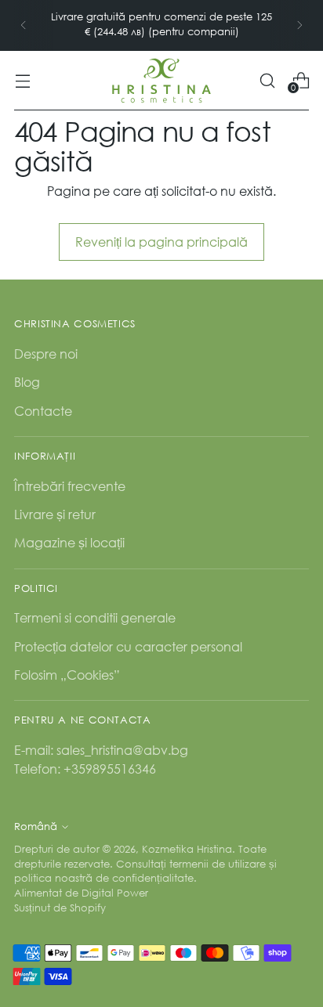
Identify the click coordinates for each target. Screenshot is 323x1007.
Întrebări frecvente (69, 486)
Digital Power (115, 893)
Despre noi (46, 353)
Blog (27, 382)
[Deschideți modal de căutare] (267, 80)
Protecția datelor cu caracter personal (128, 646)
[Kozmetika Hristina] (161, 80)
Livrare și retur (55, 514)
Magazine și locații (69, 542)
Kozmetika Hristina (187, 849)
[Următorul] (299, 25)
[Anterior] (23, 25)
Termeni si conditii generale (95, 617)
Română (35, 826)
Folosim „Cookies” (67, 674)
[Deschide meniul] (22, 80)
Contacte (43, 410)
